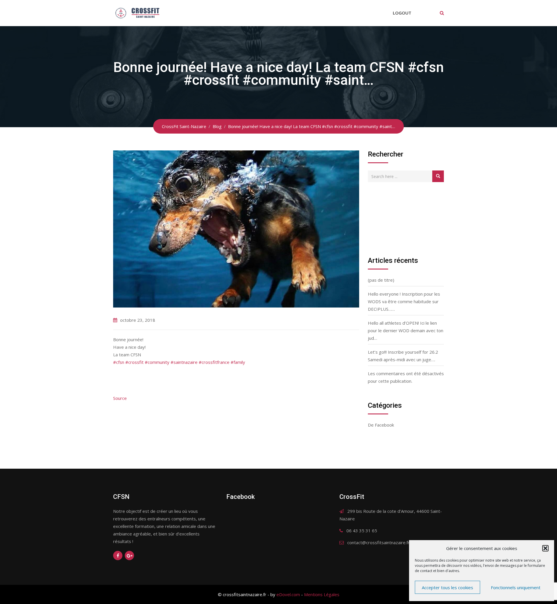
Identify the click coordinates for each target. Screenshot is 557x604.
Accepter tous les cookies (447, 587)
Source (120, 398)
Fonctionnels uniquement (515, 587)
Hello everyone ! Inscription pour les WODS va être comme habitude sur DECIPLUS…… (404, 301)
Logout (402, 13)
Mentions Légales (321, 594)
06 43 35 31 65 (361, 530)
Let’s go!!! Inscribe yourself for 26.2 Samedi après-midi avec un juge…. (403, 355)
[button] (545, 548)
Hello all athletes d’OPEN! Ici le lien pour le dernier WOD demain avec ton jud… (405, 330)
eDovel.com (288, 594)
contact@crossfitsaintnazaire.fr (378, 542)
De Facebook (381, 425)
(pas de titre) (381, 280)
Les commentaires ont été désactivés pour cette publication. (406, 377)
